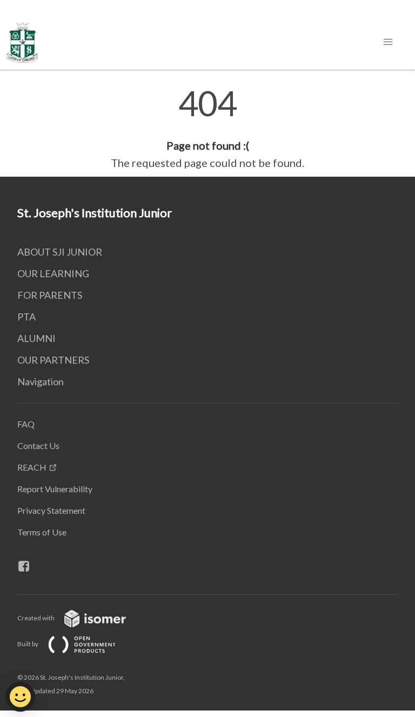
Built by (28, 644)
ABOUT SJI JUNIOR (59, 252)
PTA (26, 317)
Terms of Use (41, 532)
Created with (36, 618)
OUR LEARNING (53, 273)
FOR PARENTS (49, 295)
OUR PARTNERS (53, 360)
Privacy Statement (51, 510)
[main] (207, 128)
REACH (31, 467)
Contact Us (38, 445)
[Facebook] (28, 566)
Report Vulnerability (54, 489)
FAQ (26, 424)
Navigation (40, 381)
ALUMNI (36, 338)
